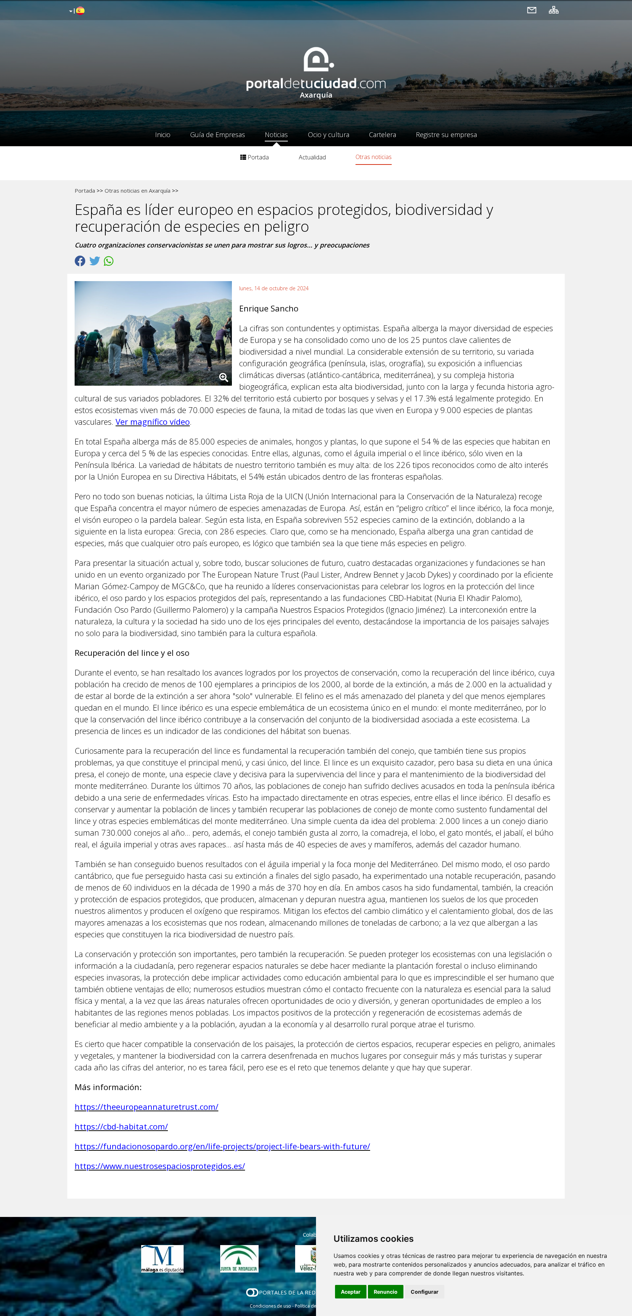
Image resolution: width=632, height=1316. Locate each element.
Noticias (276, 134)
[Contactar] (531, 9)
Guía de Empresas (217, 134)
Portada (257, 157)
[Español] (75, 11)
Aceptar (351, 1292)
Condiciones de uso (270, 1306)
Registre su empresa (446, 134)
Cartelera (382, 134)
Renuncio (386, 1292)
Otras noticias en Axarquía (137, 190)
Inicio (162, 134)
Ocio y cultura (328, 134)
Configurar (425, 1292)
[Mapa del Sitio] (553, 9)
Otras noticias (374, 157)
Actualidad (312, 157)
